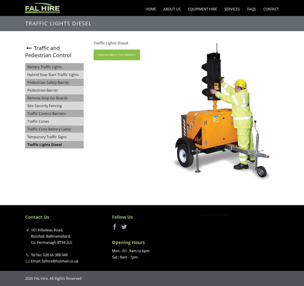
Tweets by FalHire (213, 214)
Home (151, 9)
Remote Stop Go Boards (47, 98)
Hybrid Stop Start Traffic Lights (53, 74)
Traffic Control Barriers (46, 113)
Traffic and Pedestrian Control (48, 51)
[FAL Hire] (42, 7)
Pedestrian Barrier (42, 90)
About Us (172, 9)
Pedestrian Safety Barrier (48, 82)
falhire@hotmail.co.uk (60, 261)
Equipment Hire (202, 9)
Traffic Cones (38, 121)
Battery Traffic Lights (44, 66)
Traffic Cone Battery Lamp (49, 129)
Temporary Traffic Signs (47, 136)
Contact (271, 9)
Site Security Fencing (44, 105)
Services (232, 9)
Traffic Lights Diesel (44, 144)
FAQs (251, 9)
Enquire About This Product (117, 54)
